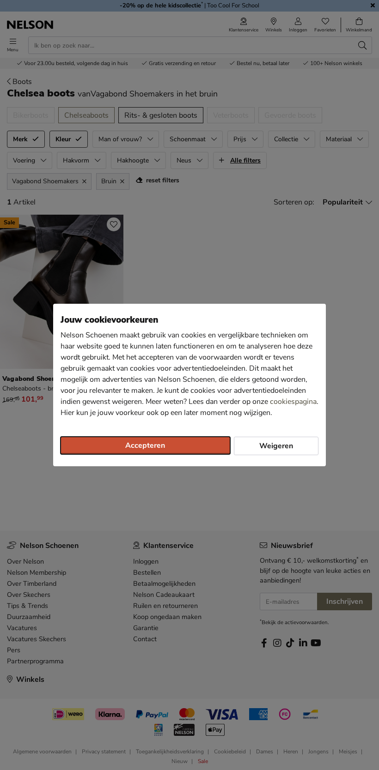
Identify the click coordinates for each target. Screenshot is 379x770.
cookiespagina (293, 402)
